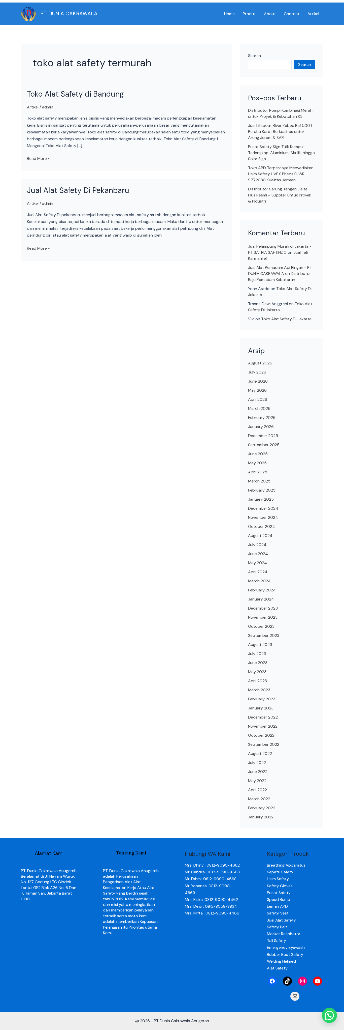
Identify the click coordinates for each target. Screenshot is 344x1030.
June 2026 (258, 381)
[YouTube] (317, 981)
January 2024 (261, 599)
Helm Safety (278, 878)
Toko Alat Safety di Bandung (75, 94)
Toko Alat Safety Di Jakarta (286, 319)
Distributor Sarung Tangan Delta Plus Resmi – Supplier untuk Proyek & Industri (279, 195)
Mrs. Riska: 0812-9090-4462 (211, 899)
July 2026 (257, 372)
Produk (249, 13)
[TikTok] (287, 981)
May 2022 (257, 780)
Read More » (38, 158)
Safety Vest (278, 913)
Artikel (313, 13)
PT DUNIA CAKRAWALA (68, 13)
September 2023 (263, 635)
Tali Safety (276, 940)
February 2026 (262, 417)
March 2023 (259, 690)
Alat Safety (277, 968)
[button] (329, 1015)
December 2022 (263, 717)
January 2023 (260, 708)
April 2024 (257, 572)
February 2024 (262, 590)
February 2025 (262, 490)
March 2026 (259, 408)
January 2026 (261, 426)
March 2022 (259, 799)
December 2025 (263, 435)
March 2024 (259, 581)
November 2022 (263, 726)
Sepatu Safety (280, 872)
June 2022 (257, 771)
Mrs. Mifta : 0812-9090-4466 (212, 913)
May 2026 (257, 390)
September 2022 (263, 744)
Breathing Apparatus (286, 865)
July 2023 (257, 653)
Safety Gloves (280, 886)
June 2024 (258, 553)
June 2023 (257, 662)
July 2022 (257, 762)
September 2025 (264, 444)
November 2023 (263, 617)
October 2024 (261, 526)
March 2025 (259, 481)
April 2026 (257, 399)
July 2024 (257, 544)
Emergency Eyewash (286, 947)
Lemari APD (277, 906)
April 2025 (257, 472)
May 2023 (257, 671)
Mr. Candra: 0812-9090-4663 (212, 872)
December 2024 (263, 508)
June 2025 (258, 453)
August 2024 (260, 535)
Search (254, 55)
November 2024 (263, 517)
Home (229, 13)
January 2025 (261, 499)
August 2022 (260, 753)
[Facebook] (272, 981)
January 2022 (260, 817)
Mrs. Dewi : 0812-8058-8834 (211, 906)
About (270, 13)
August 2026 (260, 363)
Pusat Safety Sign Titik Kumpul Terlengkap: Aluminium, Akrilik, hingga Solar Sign (281, 152)
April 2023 (257, 680)
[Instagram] (302, 981)
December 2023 (263, 608)
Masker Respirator (283, 933)
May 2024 (257, 562)
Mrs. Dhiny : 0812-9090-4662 (212, 865)
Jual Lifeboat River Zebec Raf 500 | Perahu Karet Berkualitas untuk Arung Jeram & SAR (280, 131)
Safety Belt (277, 927)
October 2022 (261, 735)
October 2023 (261, 626)
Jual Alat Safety (281, 920)
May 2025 (257, 463)
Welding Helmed (281, 961)
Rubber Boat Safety (285, 954)
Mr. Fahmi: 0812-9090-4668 (210, 878)
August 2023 (260, 644)
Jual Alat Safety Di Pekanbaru (78, 190)
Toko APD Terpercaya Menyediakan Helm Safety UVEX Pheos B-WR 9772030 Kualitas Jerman (281, 174)
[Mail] (294, 996)
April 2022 (257, 789)
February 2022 (261, 808)
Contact (291, 13)
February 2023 (261, 699)
